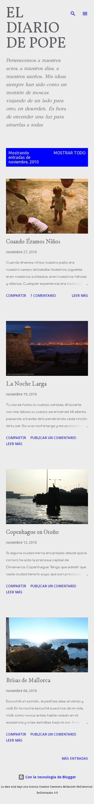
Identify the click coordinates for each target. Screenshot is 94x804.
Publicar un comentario (53, 438)
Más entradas (75, 758)
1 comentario (43, 296)
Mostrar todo (69, 153)
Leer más (80, 296)
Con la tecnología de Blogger (50, 777)
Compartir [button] (16, 296)
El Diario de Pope (36, 28)
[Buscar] (73, 9)
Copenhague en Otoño (32, 532)
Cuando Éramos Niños (33, 241)
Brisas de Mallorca (28, 680)
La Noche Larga (26, 384)
